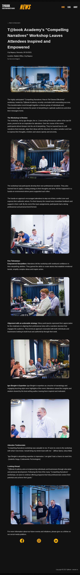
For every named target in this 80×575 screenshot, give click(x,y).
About (76, 7)
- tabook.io (75, 569)
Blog (69, 7)
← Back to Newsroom (14, 23)
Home (63, 7)
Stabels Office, (19, 56)
